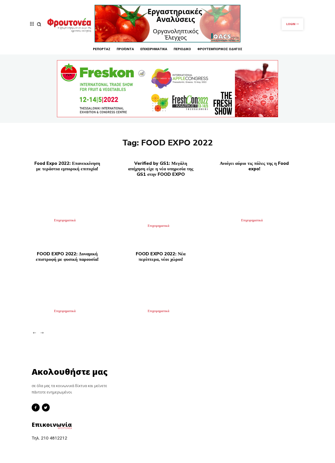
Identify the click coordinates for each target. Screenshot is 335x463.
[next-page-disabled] (42, 332)
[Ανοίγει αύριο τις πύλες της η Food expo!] (261, 204)
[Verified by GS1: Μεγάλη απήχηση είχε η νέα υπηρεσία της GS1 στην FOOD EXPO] (167, 210)
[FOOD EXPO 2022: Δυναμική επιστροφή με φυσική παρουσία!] (74, 295)
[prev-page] (34, 332)
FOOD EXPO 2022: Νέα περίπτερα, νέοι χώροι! (161, 256)
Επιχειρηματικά (65, 220)
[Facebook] (36, 407)
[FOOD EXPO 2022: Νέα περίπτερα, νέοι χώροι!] (167, 295)
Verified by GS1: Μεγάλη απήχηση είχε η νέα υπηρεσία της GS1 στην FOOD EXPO (160, 168)
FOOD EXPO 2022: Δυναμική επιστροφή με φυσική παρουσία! (67, 256)
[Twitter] (46, 407)
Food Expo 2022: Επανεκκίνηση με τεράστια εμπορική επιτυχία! (67, 166)
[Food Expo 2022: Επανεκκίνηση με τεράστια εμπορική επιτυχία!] (74, 204)
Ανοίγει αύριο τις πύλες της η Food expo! (254, 166)
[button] (39, 24)
